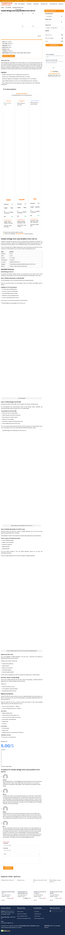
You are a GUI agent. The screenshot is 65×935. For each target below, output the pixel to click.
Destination (36, 3)
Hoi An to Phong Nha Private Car (9, 708)
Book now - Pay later (8, 56)
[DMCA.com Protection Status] (5, 930)
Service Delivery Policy (22, 916)
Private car (10, 43)
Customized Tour (53, 3)
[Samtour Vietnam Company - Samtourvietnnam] (7, 4)
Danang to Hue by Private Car (8, 892)
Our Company (21, 3)
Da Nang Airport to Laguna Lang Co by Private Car (23, 892)
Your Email (5, 848)
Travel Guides (18, 9)
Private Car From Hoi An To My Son (40, 892)
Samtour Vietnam (12, 274)
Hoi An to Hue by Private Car (8, 706)
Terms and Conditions (22, 913)
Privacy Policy (20, 911)
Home (16, 3)
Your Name (5, 843)
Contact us (60, 3)
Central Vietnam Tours (39, 918)
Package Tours (44, 3)
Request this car (54, 45)
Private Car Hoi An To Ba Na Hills (56, 892)
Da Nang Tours (37, 913)
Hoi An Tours (37, 916)
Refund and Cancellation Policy (24, 918)
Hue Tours (36, 911)
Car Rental (29, 3)
